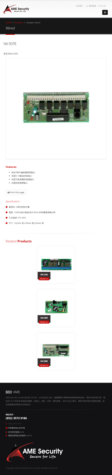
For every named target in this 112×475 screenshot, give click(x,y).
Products (19, 22)
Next (101, 108)
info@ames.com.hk (16, 428)
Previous (11, 108)
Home (8, 22)
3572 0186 (102, 6)
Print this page (16, 192)
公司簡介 (79, 6)
